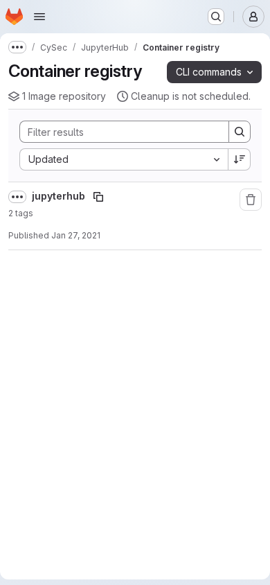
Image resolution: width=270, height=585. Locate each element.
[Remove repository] (251, 200)
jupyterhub (59, 196)
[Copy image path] (98, 197)
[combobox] (123, 159)
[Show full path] (17, 197)
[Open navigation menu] (39, 17)
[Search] (239, 132)
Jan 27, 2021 (75, 235)
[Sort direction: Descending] (239, 159)
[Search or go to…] (216, 16)
